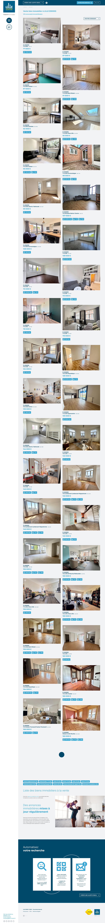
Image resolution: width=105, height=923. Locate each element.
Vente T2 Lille (57, 781)
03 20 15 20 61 (7, 917)
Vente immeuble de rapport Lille (72, 784)
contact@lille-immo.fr (9, 918)
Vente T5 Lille (85, 781)
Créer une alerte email (89, 895)
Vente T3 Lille (66, 781)
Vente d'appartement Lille (31, 781)
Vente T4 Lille (76, 781)
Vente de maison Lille (29, 784)
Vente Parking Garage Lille (44, 784)
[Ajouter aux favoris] (25, 20)
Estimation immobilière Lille (90, 784)
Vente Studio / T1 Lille (45, 781)
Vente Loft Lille (58, 784)
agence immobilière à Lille (33, 796)
